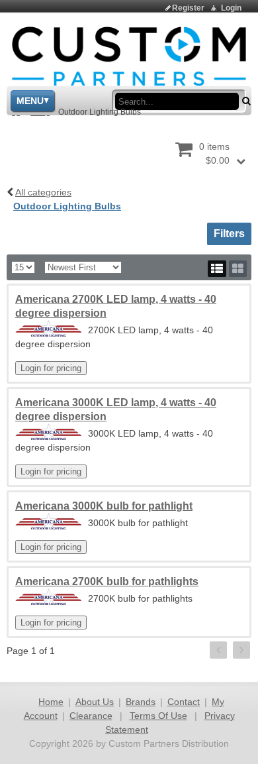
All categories (43, 192)
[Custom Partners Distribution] (128, 55)
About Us (94, 701)
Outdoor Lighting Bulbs (67, 206)
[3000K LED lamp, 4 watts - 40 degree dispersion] (48, 431)
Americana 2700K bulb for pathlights (106, 581)
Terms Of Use (158, 715)
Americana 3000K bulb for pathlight (104, 506)
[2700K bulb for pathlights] (48, 596)
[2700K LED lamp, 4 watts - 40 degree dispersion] (48, 328)
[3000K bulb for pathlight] (48, 521)
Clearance (90, 715)
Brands (140, 701)
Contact (183, 701)
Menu (30, 100)
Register (188, 8)
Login (231, 8)
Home (51, 701)
